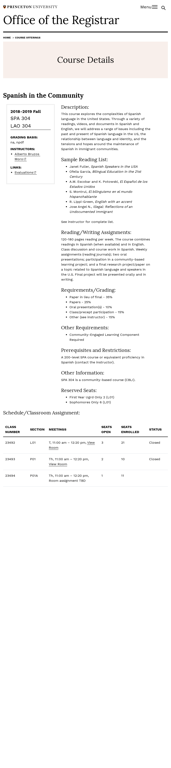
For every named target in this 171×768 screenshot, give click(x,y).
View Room (58, 464)
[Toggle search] (164, 8)
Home (7, 37)
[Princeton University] (30, 7)
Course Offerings (27, 37)
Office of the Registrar (61, 20)
